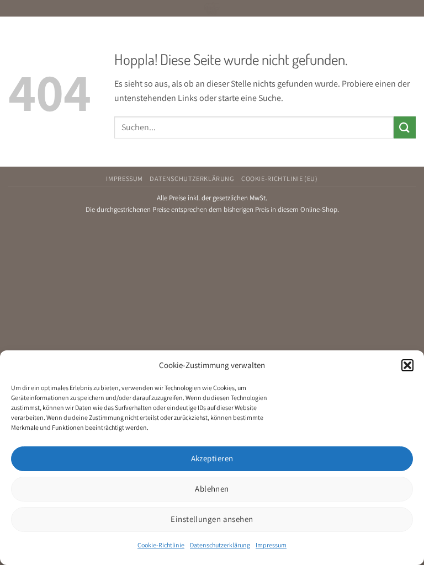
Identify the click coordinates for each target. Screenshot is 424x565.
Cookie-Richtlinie (160, 545)
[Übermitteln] (405, 127)
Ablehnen (212, 488)
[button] (407, 365)
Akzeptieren (212, 458)
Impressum (271, 545)
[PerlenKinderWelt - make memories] (212, 8)
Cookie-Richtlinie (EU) (279, 178)
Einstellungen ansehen (212, 519)
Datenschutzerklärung (220, 545)
